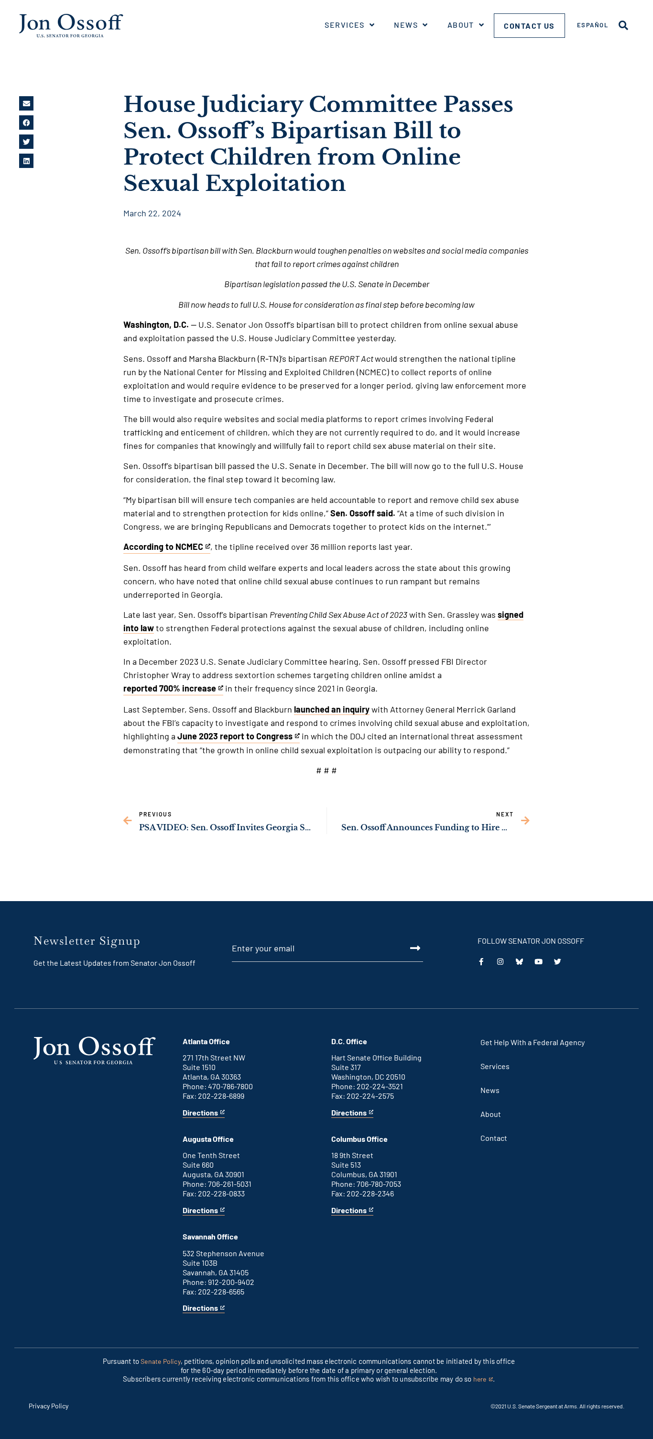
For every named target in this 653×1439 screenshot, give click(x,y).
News (406, 24)
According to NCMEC (163, 547)
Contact (493, 1137)
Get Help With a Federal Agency (532, 1042)
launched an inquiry (332, 709)
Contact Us (529, 25)
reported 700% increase (169, 689)
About (460, 24)
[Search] (623, 25)
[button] (26, 103)
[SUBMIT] (404, 948)
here (483, 1379)
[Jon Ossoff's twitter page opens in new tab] (557, 961)
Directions (200, 1113)
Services (345, 24)
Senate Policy (161, 1361)
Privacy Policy (48, 1406)
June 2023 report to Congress (235, 737)
